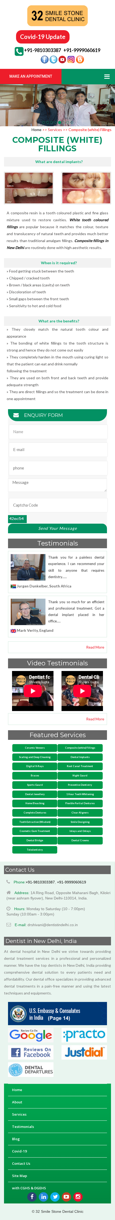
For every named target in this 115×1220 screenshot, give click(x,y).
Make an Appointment (30, 76)
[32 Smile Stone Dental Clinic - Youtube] (66, 1197)
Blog (16, 1138)
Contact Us (21, 1163)
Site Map (19, 1175)
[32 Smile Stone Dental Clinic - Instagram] (78, 1197)
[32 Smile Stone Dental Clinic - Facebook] (32, 1197)
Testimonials (23, 1126)
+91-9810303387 (42, 50)
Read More (95, 647)
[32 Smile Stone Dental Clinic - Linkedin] (43, 1197)
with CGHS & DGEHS (29, 1188)
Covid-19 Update (43, 36)
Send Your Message (57, 528)
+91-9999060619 (81, 50)
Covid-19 (19, 1151)
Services (54, 129)
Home (37, 129)
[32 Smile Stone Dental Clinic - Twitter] (55, 1197)
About (17, 1102)
